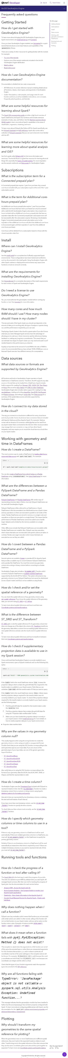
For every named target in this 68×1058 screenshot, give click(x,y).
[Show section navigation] (64, 8)
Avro (5, 387)
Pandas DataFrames (24, 500)
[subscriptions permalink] (24, 170)
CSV (37, 385)
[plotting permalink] (15, 1019)
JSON (34, 385)
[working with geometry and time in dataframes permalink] (33, 444)
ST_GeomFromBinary (11, 756)
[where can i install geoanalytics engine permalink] (13, 251)
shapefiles (27, 392)
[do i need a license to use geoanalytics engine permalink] (30, 295)
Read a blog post (9, 68)
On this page (53, 21)
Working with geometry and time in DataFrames (57, 37)
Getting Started (55, 24)
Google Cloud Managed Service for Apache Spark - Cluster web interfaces (24, 899)
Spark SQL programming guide (14, 115)
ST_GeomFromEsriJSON (12, 758)
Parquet (25, 385)
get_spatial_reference (8, 599)
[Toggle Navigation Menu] (64, 1054)
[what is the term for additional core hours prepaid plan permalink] (28, 202)
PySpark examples (16, 133)
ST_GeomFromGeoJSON (12, 761)
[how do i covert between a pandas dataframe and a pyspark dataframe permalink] (18, 554)
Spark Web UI (8, 877)
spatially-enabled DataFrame (33, 573)
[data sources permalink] (23, 359)
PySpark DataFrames (8, 500)
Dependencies (9, 281)
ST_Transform (36, 626)
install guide (10, 255)
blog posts (25, 163)
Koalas (22, 558)
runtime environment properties (34, 1009)
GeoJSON (34, 392)
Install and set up (22, 40)
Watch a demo (8, 65)
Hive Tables (20, 387)
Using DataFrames (34, 476)
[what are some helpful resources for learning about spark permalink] (31, 111)
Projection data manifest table (12, 724)
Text (41, 385)
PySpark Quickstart (10, 130)
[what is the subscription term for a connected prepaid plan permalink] (35, 181)
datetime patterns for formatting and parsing (15, 793)
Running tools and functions (56, 42)
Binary (45, 385)
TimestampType (25, 786)
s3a (30, 422)
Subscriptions (55, 27)
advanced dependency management (13, 1012)
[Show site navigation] (64, 3)
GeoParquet (42, 392)
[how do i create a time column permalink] (43, 782)
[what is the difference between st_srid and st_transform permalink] (38, 619)
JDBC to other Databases (35, 387)
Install (53, 30)
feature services (9, 394)
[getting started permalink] (27, 22)
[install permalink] (12, 240)
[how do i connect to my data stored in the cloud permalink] (19, 411)
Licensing (34, 40)
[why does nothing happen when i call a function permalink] (22, 912)
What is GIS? (20, 156)
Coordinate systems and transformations (14, 607)
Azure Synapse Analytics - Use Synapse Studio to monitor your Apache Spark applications (24, 891)
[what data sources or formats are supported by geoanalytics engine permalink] (2, 374)
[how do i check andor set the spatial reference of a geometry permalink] (44, 592)
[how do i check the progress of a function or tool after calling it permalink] (41, 873)
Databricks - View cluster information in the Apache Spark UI (23, 895)
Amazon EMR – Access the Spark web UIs (17, 888)
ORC (29, 385)
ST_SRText (28, 601)
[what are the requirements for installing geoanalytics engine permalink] (43, 276)
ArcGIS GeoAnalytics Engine (12, 8)
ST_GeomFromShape (11, 764)
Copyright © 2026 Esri (27, 1056)
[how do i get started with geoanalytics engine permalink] (30, 33)
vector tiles (27, 394)
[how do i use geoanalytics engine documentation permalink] (23, 79)
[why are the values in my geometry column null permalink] (19, 736)
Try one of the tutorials (11, 58)
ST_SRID (20, 601)
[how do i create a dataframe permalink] (41, 449)
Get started (36, 43)
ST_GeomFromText (10, 766)
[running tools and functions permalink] (2, 862)
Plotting (53, 46)
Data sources (38, 394)
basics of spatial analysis (25, 161)
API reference (23, 130)
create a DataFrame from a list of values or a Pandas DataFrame (21, 475)
